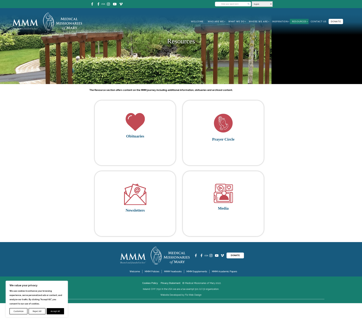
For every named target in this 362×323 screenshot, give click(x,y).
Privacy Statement (170, 283)
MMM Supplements (196, 271)
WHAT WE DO (236, 21)
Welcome (197, 21)
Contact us (319, 21)
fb (96, 2)
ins (106, 2)
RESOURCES (299, 21)
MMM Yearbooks (173, 271)
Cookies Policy (150, 283)
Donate (336, 21)
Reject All (37, 311)
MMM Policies (152, 271)
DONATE (235, 255)
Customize (18, 311)
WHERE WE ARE (258, 21)
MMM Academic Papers (224, 271)
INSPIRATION (280, 21)
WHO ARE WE (216, 21)
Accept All (55, 311)
